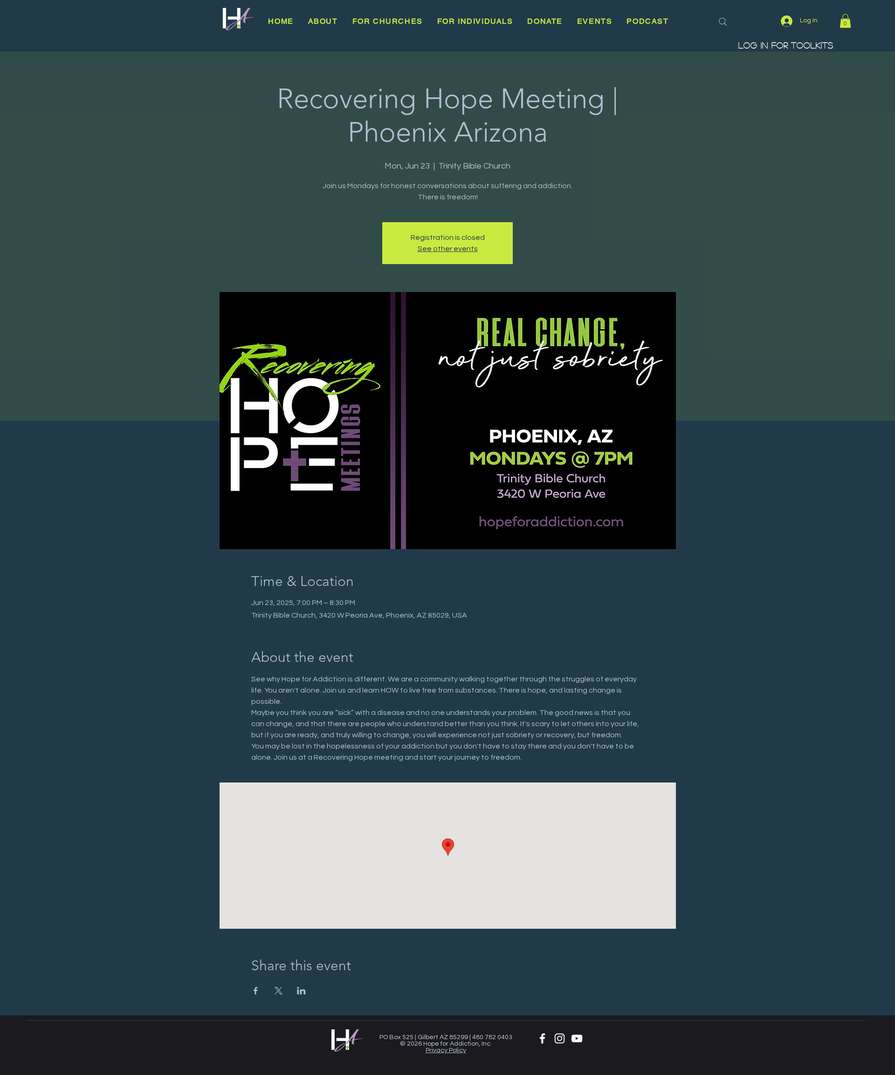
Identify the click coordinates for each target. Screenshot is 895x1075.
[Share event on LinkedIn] (301, 990)
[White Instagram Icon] (559, 1038)
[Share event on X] (278, 990)
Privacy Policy (446, 1050)
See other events (448, 248)
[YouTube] (577, 1038)
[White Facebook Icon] (542, 1038)
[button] (323, 21)
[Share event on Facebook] (255, 990)
